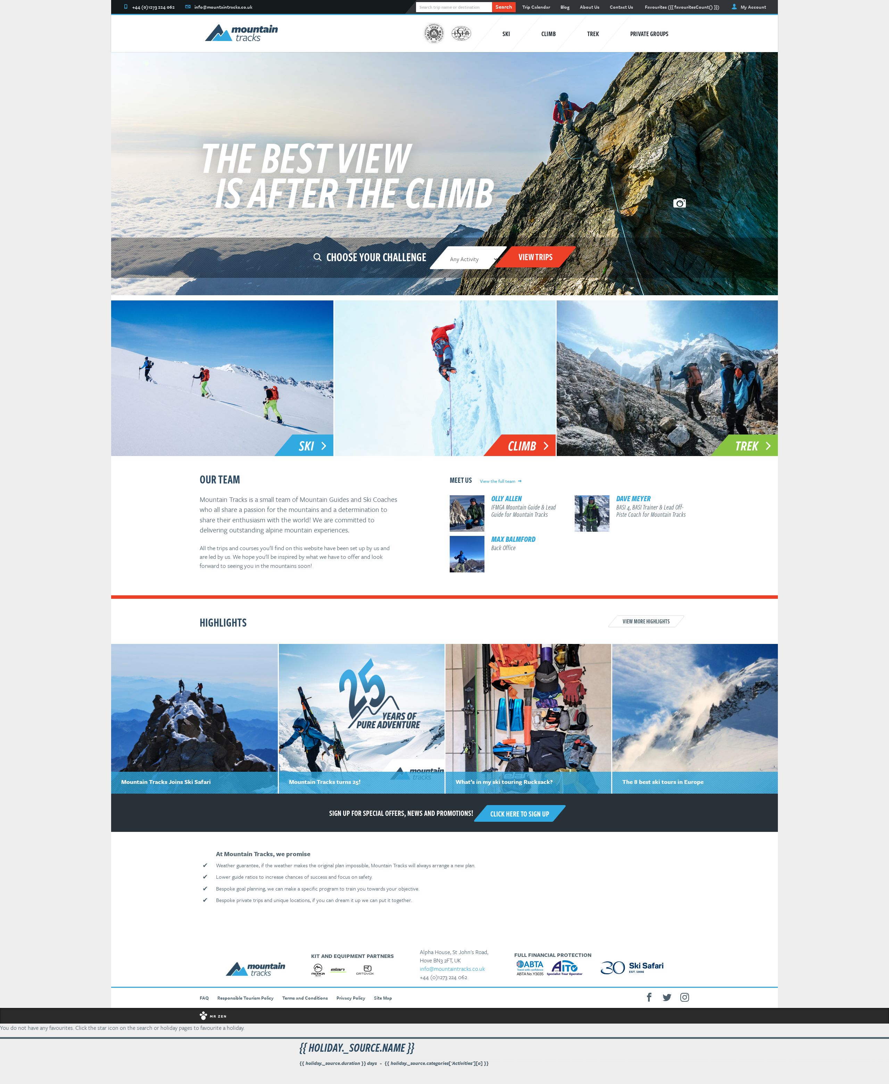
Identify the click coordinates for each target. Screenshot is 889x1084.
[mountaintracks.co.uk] (241, 34)
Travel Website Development (444, 1015)
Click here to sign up (519, 813)
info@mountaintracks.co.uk (452, 969)
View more (646, 621)
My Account (753, 6)
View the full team (497, 481)
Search (504, 6)
